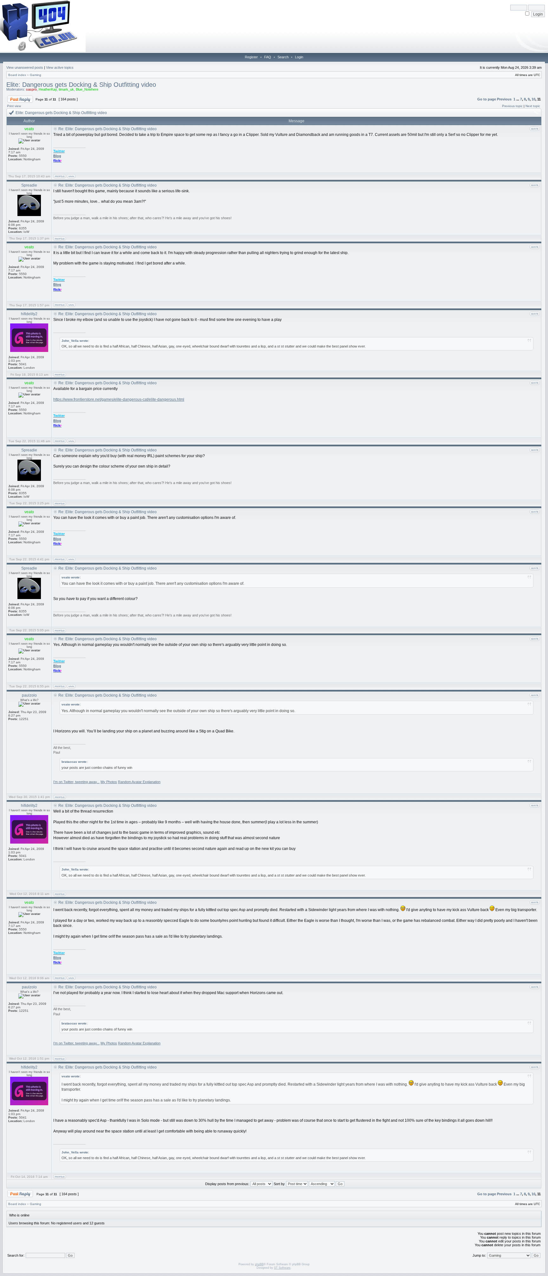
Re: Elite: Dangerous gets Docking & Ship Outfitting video (107, 129)
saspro (31, 89)
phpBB (259, 1264)
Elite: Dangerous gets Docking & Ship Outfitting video (81, 84)
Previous (504, 99)
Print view (14, 106)
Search (283, 57)
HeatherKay (48, 89)
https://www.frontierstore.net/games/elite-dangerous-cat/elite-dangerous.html (118, 399)
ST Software (282, 1267)
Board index (17, 75)
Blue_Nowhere (87, 89)
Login (299, 57)
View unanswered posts (24, 67)
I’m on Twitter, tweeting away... (76, 782)
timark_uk (66, 89)
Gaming (35, 75)
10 (533, 99)
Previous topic (512, 106)
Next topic (532, 106)
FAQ (267, 57)
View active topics (60, 67)
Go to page (486, 99)
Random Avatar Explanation (139, 782)
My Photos (109, 782)
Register (251, 57)
